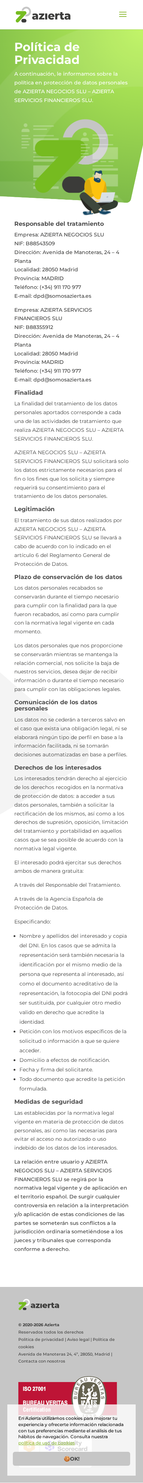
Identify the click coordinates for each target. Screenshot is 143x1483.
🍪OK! (72, 1458)
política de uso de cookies (46, 1443)
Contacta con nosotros (41, 1361)
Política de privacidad (41, 1339)
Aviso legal (78, 1339)
